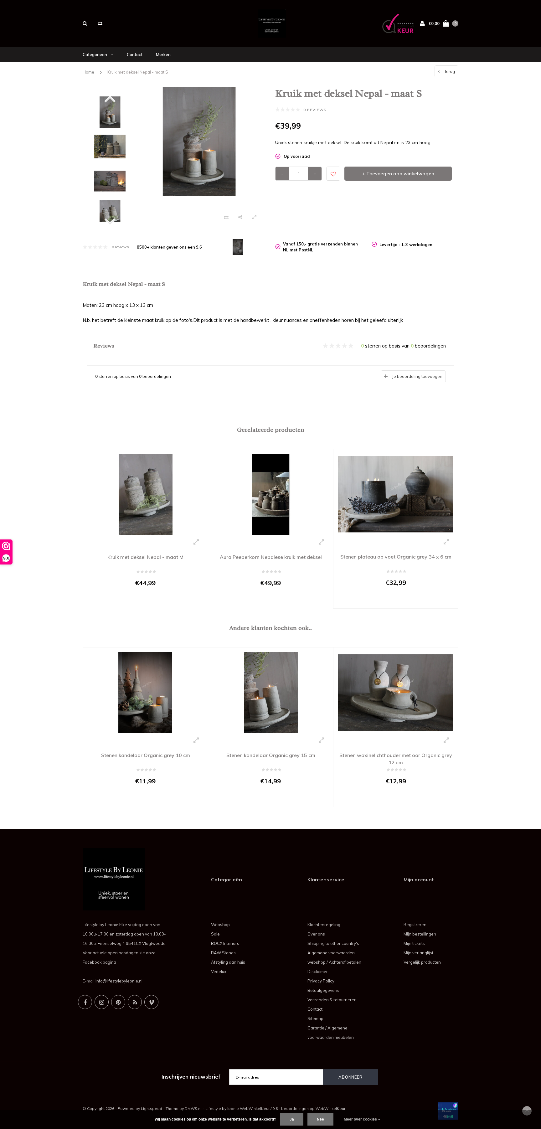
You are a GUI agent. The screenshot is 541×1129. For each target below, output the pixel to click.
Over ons (316, 933)
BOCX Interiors (225, 943)
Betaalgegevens (323, 990)
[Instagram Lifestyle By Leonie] (102, 1002)
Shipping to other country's (333, 943)
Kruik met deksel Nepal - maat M (145, 557)
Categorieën (95, 54)
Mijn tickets (414, 943)
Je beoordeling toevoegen (417, 376)
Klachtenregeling (323, 924)
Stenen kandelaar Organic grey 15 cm (270, 755)
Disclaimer (317, 971)
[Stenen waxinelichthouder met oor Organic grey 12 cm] (395, 691)
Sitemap (315, 1018)
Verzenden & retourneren (332, 999)
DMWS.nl (193, 1108)
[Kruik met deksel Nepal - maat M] (145, 493)
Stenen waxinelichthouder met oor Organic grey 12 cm (395, 759)
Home (88, 72)
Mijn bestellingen (420, 933)
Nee (320, 1119)
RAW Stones (223, 952)
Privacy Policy (320, 980)
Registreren (415, 924)
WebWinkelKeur (330, 1108)
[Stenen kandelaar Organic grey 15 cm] (270, 692)
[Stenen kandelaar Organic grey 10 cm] (145, 692)
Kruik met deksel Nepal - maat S (137, 72)
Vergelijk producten (422, 962)
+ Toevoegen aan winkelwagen (398, 174)
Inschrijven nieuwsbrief (191, 1076)
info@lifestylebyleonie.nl (118, 980)
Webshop (220, 924)
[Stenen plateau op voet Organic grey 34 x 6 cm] (395, 493)
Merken (163, 54)
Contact (134, 54)
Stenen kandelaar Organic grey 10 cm (145, 755)
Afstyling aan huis (228, 962)
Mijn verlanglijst (418, 952)
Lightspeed (151, 1108)
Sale (215, 933)
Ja (292, 1119)
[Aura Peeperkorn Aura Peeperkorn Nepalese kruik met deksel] (270, 493)
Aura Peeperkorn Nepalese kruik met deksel (271, 557)
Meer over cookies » (362, 1119)
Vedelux (218, 971)
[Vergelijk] (100, 23)
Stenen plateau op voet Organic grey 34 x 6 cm (395, 557)
